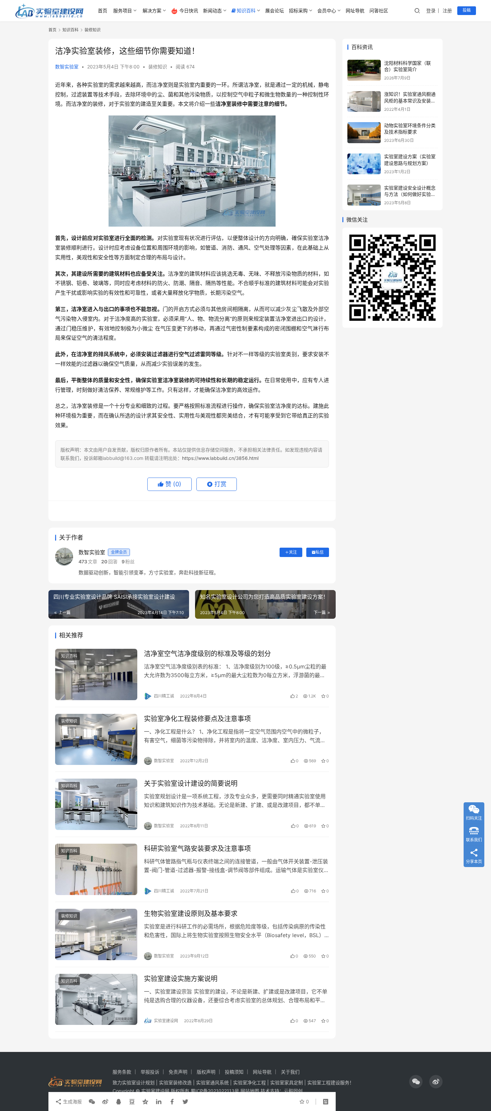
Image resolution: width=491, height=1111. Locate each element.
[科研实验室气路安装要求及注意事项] (96, 869)
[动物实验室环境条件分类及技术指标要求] (364, 132)
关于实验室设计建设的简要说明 (190, 784)
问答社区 (378, 10)
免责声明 (178, 1072)
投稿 (467, 10)
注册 (447, 10)
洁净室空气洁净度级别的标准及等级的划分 (207, 654)
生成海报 (72, 1101)
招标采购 (298, 10)
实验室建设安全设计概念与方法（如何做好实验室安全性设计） (410, 194)
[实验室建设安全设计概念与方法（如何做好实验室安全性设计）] (364, 195)
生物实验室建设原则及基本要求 (190, 914)
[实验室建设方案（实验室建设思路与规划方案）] (364, 164)
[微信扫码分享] (92, 1102)
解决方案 (152, 10)
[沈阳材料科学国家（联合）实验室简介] (364, 70)
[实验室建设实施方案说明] (96, 999)
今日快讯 (188, 10)
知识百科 (246, 10)
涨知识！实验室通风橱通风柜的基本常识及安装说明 (410, 100)
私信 (320, 552)
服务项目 (122, 10)
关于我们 (290, 1072)
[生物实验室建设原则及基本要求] (96, 934)
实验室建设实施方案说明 (180, 979)
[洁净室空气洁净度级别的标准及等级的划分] (96, 674)
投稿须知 (234, 1072)
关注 (293, 552)
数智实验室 (66, 66)
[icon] (416, 1081)
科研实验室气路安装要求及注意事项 (197, 849)
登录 (431, 10)
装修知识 (157, 66)
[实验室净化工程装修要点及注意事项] (96, 739)
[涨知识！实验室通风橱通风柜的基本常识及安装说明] (364, 101)
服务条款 (122, 1072)
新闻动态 (212, 10)
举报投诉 (150, 1072)
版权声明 (206, 1072)
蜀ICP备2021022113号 (215, 1091)
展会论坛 (274, 10)
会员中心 (326, 10)
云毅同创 (293, 1091)
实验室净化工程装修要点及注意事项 (197, 719)
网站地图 (249, 1091)
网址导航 (355, 10)
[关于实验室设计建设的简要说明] (96, 804)
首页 (102, 10)
